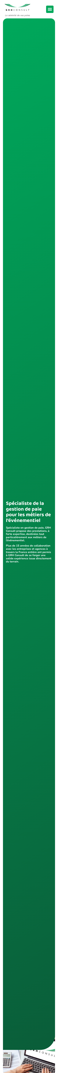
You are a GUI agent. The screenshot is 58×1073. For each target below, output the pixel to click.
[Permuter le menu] (50, 9)
